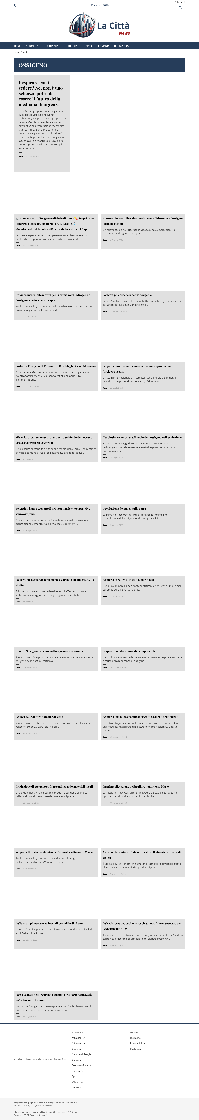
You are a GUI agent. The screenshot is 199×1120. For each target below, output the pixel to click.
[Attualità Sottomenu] (67, 40)
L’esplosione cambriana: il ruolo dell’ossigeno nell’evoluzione (142, 437)
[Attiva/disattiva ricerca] (180, 7)
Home (43, 40)
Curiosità (76, 1059)
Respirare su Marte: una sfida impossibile (129, 651)
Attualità (58, 40)
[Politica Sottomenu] (106, 40)
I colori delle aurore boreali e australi (39, 717)
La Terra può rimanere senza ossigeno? (127, 295)
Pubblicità (179, 2)
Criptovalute (78, 1043)
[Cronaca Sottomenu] (87, 40)
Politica (98, 40)
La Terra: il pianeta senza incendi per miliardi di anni (50, 923)
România (129, 40)
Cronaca (78, 40)
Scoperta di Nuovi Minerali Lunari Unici (128, 580)
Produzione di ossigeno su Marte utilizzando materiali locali (54, 786)
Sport (115, 40)
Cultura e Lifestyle (81, 1054)
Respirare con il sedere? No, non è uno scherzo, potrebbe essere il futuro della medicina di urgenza (41, 93)
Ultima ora (147, 40)
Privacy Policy (137, 1043)
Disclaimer (135, 1037)
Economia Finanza (81, 1065)
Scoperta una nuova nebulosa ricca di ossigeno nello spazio (140, 717)
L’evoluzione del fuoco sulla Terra (124, 508)
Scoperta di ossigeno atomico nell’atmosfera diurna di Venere (55, 852)
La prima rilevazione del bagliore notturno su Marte (136, 786)
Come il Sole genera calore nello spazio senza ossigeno (50, 651)
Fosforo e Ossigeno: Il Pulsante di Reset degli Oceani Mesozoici (56, 366)
